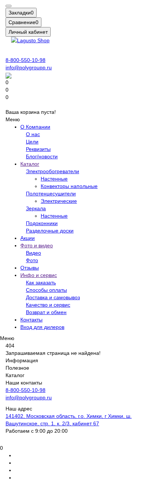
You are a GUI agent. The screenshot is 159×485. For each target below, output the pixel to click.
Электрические (59, 201)
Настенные (54, 179)
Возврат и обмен (46, 312)
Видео (33, 253)
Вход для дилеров (42, 327)
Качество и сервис (48, 305)
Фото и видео (36, 245)
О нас (33, 134)
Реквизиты (38, 149)
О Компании (35, 127)
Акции (27, 238)
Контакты (31, 320)
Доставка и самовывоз (53, 297)
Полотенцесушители (51, 194)
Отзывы (29, 268)
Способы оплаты (46, 290)
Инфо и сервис (38, 275)
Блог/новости (42, 156)
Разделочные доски (50, 231)
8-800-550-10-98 (25, 60)
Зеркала (36, 208)
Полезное (17, 368)
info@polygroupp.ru (29, 67)
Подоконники (42, 223)
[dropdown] (8, 6)
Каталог (29, 164)
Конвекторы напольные (69, 186)
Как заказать (41, 283)
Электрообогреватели (52, 171)
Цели (32, 142)
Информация (22, 360)
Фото (32, 260)
